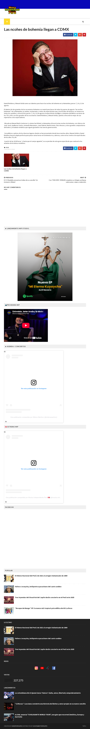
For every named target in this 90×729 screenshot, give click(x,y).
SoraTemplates (17, 726)
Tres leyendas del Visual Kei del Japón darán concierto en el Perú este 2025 (44, 597)
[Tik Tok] (82, 4)
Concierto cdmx (9, 149)
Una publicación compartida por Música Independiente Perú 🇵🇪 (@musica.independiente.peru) (39, 497)
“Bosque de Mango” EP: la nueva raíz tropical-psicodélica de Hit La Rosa (43, 608)
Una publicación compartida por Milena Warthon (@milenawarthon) (33, 417)
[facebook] (85, 4)
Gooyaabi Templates (40, 726)
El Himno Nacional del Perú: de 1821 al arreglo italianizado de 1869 (41, 576)
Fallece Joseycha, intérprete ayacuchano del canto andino (38, 586)
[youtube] (80, 4)
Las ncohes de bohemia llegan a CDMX (15, 170)
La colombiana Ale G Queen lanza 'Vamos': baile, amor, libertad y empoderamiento (48, 693)
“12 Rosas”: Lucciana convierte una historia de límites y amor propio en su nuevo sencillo (50, 704)
